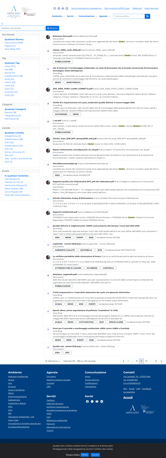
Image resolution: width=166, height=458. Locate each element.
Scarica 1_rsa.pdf (68, 120)
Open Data (13, 420)
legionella (86, 250)
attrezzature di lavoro (68, 268)
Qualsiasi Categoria (15, 109)
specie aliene (116, 322)
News (87, 376)
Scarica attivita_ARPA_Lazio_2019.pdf (98, 50)
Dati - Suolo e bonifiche (18, 158)
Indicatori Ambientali (18, 376)
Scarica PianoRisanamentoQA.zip (93, 163)
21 (157, 362)
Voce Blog (12, 49)
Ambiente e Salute (17, 403)
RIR (9, 413)
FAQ (49, 417)
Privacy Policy (73, 454)
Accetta (96, 454)
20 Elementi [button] (53, 362)
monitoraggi (73, 82)
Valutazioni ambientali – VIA (21, 417)
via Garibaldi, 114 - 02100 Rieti (137, 376)
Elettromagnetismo (17, 396)
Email (131, 389)
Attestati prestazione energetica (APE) (62, 412)
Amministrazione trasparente (86, 8)
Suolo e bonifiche (16, 390)
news (10, 66)
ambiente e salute (65, 250)
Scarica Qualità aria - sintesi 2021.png (98, 346)
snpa (68, 340)
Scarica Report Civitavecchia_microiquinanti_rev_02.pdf (124, 150)
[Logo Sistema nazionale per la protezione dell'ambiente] (28, 11)
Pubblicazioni (14, 139)
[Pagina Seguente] (161, 361)
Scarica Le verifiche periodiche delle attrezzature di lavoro (127, 256)
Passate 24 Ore (14, 182)
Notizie (10, 112)
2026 (9, 79)
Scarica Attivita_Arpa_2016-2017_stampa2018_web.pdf (121, 138)
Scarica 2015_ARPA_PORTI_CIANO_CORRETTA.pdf (115, 89)
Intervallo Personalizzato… (18, 195)
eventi (10, 82)
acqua (10, 72)
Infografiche (13, 115)
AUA (10, 410)
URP (49, 386)
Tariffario (51, 400)
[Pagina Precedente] (123, 361)
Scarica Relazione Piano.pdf (84, 36)
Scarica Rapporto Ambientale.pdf (93, 212)
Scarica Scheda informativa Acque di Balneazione (116, 198)
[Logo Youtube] (63, 8)
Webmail (137, 8)
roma (9, 85)
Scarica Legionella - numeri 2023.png (98, 244)
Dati (9, 149)
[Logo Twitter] (59, 8)
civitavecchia (86, 322)
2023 (100, 250)
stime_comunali (15, 152)
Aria (10, 383)
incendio (11, 92)
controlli (108, 268)
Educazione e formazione (58, 427)
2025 (9, 95)
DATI (9, 142)
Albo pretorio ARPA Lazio (117, 8)
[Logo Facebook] (55, 8)
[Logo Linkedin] (67, 8)
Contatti (50, 383)
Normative (12, 119)
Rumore (12, 386)
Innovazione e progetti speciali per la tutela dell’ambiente (24, 425)
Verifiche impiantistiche (58, 407)
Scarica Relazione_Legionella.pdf (92, 274)
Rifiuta (85, 454)
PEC (125, 389)
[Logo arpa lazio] (13, 11)
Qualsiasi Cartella (14, 133)
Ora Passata (12, 179)
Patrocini (51, 424)
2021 (67, 352)
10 (147, 362)
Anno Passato (14, 192)
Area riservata (151, 8)
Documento (14, 42)
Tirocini (50, 430)
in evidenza (61, 114)
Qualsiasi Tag (12, 63)
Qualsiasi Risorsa (14, 39)
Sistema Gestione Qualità (58, 380)
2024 (9, 89)
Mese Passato (14, 188)
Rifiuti (11, 393)
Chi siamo (51, 376)
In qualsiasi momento (16, 176)
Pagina (10, 46)
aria (9, 69)
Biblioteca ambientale (57, 420)
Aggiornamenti (92, 380)
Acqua (11, 380)
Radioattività (14, 400)
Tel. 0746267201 (130, 380)
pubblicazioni (14, 76)
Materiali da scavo (55, 403)
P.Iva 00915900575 (131, 383)
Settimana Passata (16, 185)
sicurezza (92, 268)
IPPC (10, 407)
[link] (2, 24)
